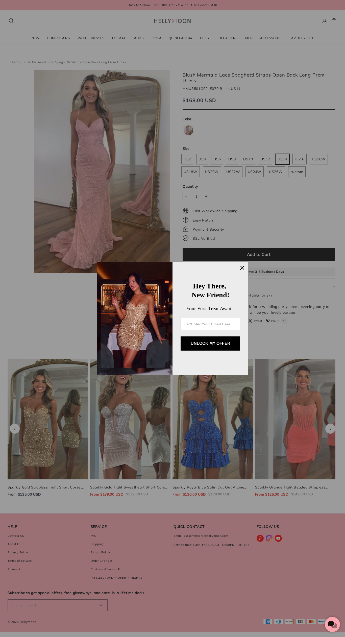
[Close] (242, 268)
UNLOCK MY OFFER (210, 343)
